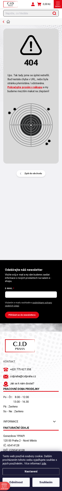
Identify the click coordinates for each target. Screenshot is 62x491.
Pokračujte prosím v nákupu (24, 87)
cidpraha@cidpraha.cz (23, 376)
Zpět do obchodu (33, 173)
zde (44, 463)
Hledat (54, 13)
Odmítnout (16, 482)
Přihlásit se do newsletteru (22, 315)
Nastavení (31, 471)
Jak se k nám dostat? (22, 383)
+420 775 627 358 (20, 369)
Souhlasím (45, 482)
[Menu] (58, 4)
